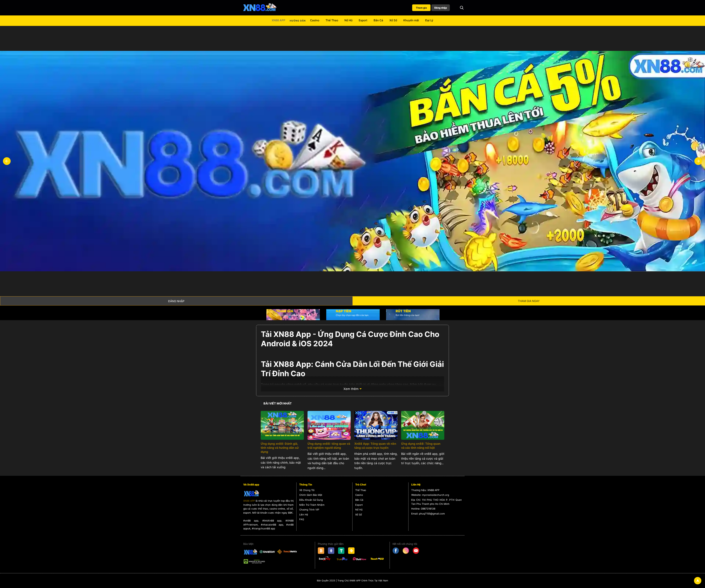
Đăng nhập (440, 7)
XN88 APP (278, 20)
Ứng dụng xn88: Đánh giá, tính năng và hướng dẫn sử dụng (280, 448)
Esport (363, 20)
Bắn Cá (378, 20)
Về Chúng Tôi (306, 490)
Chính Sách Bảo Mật (310, 494)
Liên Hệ (303, 514)
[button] (462, 8)
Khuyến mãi (411, 20)
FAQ (301, 519)
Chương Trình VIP (309, 509)
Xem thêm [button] (351, 389)
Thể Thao (332, 20)
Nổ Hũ (348, 20)
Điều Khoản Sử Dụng (311, 499)
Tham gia (421, 7)
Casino (314, 20)
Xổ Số (393, 20)
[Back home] (259, 8)
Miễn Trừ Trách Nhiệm (311, 504)
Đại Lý (429, 20)
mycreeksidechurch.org (435, 494)
